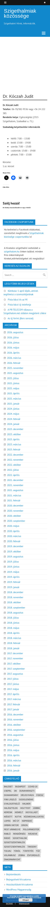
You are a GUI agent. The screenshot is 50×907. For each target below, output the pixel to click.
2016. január (13, 770)
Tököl (17, 851)
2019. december (15, 546)
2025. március (14, 398)
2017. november (15, 658)
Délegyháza (27, 795)
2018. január (13, 648)
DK (15, 791)
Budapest (20, 786)
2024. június (13, 408)
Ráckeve (32, 834)
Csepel (8, 791)
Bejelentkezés (13, 874)
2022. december (15, 454)
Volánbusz (10, 855)
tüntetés (28, 851)
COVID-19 (32, 786)
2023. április (13, 439)
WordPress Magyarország (18, 889)
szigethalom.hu (11, 251)
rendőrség (19, 834)
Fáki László (10, 799)
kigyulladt (32, 812)
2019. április (13, 576)
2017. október (14, 663)
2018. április (13, 633)
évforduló (33, 855)
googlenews (26, 799)
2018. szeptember (16, 607)
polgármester (31, 829)
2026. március (14, 357)
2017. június (13, 684)
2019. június (13, 566)
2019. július (13, 561)
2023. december (15, 429)
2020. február (13, 541)
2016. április (13, 755)
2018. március (14, 638)
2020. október (14, 515)
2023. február (13, 449)
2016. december (15, 714)
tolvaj (7, 851)
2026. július (13, 337)
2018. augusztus (15, 612)
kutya (18, 817)
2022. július (13, 469)
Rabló (7, 834)
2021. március (14, 495)
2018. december (15, 592)
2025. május (13, 388)
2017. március (14, 699)
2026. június (13, 342)
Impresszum (24, 903)
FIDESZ (39, 795)
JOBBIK (36, 808)
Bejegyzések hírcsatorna (18, 879)
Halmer (26, 804)
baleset (8, 786)
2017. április (13, 694)
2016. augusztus (15, 734)
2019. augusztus (15, 556)
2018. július (13, 617)
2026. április (13, 352)
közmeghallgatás (34, 817)
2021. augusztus (15, 490)
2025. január (13, 403)
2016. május (13, 750)
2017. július (12, 678)
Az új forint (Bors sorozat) (20, 318)
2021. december (15, 480)
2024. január (13, 424)
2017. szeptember (16, 668)
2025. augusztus (15, 373)
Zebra (21, 855)
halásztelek (11, 808)
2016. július (13, 739)
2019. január (13, 587)
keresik (8, 812)
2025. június (13, 383)
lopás (7, 821)
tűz (38, 851)
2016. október (14, 724)
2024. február (13, 419)
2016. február (13, 765)
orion (24, 825)
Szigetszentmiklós (14, 842)
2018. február (13, 643)
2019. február (13, 582)
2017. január (13, 709)
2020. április (13, 531)
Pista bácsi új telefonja (19, 304)
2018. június (13, 622)
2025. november (15, 368)
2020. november (15, 510)
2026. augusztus (15, 332)
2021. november (15, 485)
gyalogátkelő (12, 804)
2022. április (13, 475)
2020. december (15, 505)
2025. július (13, 378)
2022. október (14, 464)
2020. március (14, 536)
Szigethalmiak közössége (20, 13)
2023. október (14, 434)
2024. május (13, 413)
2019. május (13, 571)
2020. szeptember (16, 520)
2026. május (13, 347)
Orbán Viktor (11, 825)
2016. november (15, 719)
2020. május (13, 525)
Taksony (32, 847)
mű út (16, 821)
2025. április (13, 393)
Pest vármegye (12, 829)
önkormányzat (12, 859)
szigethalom (20, 838)
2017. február (13, 704)
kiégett (8, 817)
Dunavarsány (11, 795)
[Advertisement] (25, 63)
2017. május (13, 689)
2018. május (13, 627)
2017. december (15, 653)
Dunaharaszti (26, 791)
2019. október (14, 551)
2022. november (15, 459)
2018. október (14, 602)
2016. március (14, 760)
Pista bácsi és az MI (18, 299)
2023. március (14, 444)
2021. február (13, 500)
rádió (7, 838)
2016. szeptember (16, 729)
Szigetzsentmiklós (14, 847)
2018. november (15, 597)
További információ (34, 897)
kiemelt (19, 812)
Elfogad (26, 900)
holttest (25, 808)
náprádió (27, 821)
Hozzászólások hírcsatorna (19, 884)
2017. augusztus (15, 673)
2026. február (13, 362)
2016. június (13, 745)
